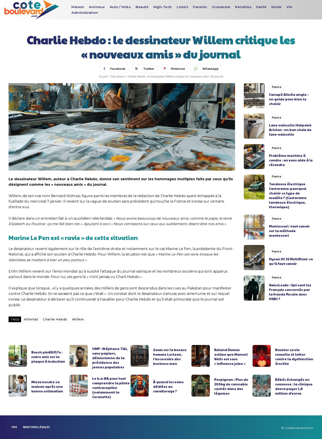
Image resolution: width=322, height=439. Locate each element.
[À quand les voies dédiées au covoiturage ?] (140, 386)
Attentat (31, 319)
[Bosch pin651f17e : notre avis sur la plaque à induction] (18, 356)
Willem (78, 319)
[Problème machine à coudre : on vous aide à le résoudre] (254, 156)
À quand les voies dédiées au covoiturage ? (168, 386)
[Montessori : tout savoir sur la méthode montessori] (254, 227)
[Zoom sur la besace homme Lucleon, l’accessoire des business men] (140, 356)
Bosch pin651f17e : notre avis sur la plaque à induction (48, 357)
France (276, 87)
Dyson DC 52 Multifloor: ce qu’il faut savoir (291, 261)
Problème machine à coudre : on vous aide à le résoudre (291, 160)
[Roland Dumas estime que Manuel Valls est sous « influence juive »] (200, 356)
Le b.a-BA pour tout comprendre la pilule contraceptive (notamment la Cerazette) (111, 387)
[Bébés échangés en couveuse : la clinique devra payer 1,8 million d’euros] (262, 386)
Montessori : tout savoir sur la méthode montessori (289, 231)
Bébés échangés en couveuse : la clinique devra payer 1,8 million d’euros (294, 386)
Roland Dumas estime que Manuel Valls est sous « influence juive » (231, 356)
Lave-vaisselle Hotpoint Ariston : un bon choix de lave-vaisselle (290, 129)
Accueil (103, 76)
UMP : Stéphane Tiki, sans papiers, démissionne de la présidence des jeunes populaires (109, 357)
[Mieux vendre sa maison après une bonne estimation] (18, 386)
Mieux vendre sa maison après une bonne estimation (47, 386)
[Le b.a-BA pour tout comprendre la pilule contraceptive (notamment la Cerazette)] (78, 386)
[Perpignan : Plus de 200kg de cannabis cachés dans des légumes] (200, 386)
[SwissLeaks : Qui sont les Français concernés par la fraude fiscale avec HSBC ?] (254, 288)
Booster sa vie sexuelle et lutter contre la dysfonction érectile (294, 356)
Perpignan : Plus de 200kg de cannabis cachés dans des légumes (231, 386)
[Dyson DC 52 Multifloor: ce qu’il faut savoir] (254, 257)
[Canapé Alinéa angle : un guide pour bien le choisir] (254, 95)
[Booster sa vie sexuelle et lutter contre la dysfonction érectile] (262, 356)
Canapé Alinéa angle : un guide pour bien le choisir (288, 99)
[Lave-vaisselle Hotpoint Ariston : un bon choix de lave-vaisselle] (254, 126)
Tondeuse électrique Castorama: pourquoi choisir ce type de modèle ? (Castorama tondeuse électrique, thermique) (287, 195)
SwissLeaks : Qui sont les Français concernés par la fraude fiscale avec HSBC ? (290, 292)
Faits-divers (117, 76)
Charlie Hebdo (55, 319)
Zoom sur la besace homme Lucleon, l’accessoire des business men (170, 356)
